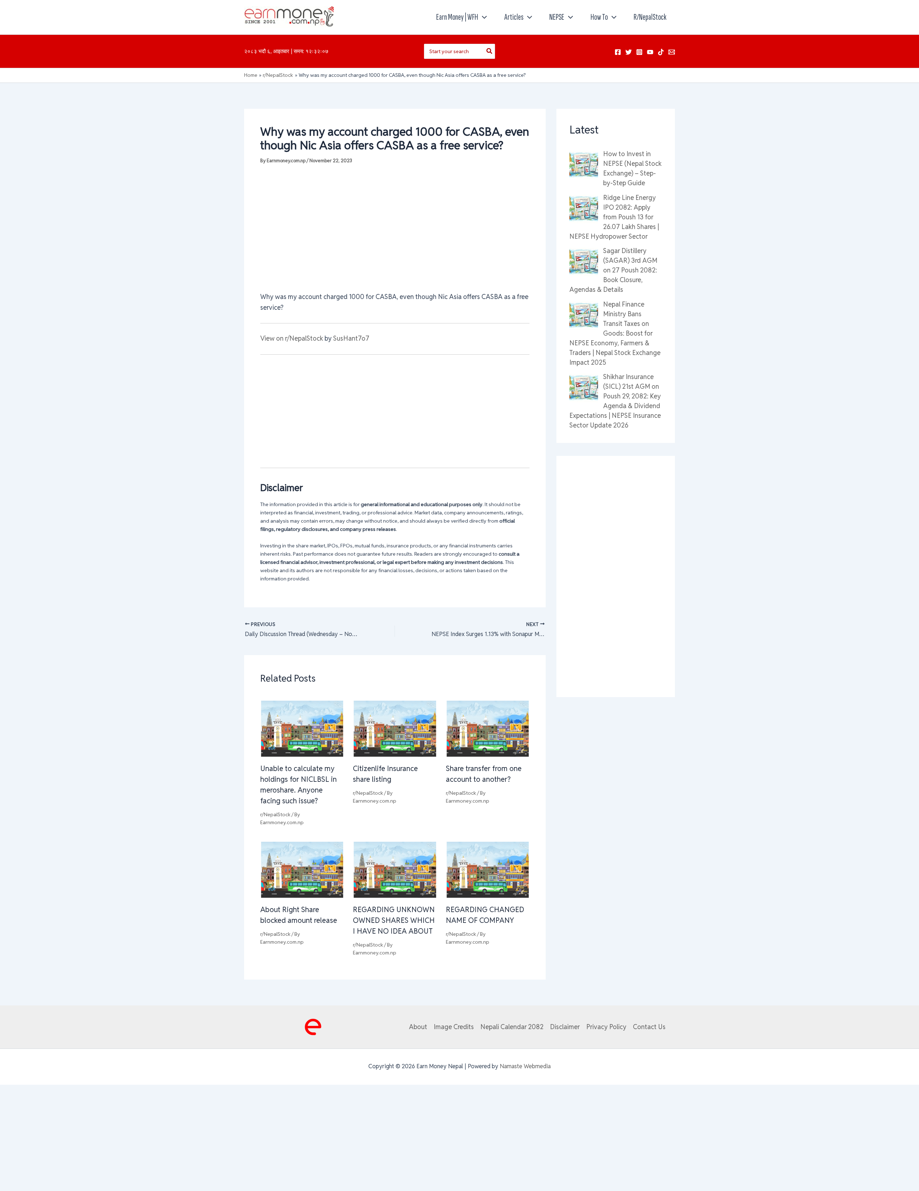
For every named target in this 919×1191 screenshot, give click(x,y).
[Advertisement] (395, 227)
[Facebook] (618, 52)
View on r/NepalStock (291, 338)
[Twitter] (628, 52)
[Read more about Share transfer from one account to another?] (488, 728)
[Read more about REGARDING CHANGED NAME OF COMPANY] (488, 869)
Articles (513, 17)
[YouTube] (650, 52)
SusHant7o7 (351, 338)
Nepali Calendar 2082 (512, 1027)
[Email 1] (671, 52)
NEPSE (556, 17)
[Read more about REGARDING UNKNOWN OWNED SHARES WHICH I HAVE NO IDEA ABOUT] (395, 869)
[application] (482, 17)
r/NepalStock (650, 17)
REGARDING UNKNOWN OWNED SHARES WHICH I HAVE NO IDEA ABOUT (394, 920)
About (418, 1027)
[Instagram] (639, 52)
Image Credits (454, 1027)
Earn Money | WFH (457, 17)
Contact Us (649, 1027)
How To (599, 17)
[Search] (489, 51)
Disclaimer (565, 1027)
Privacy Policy (606, 1027)
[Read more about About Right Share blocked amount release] (302, 869)
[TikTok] (661, 52)
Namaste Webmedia (525, 1066)
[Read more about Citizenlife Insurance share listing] (395, 728)
